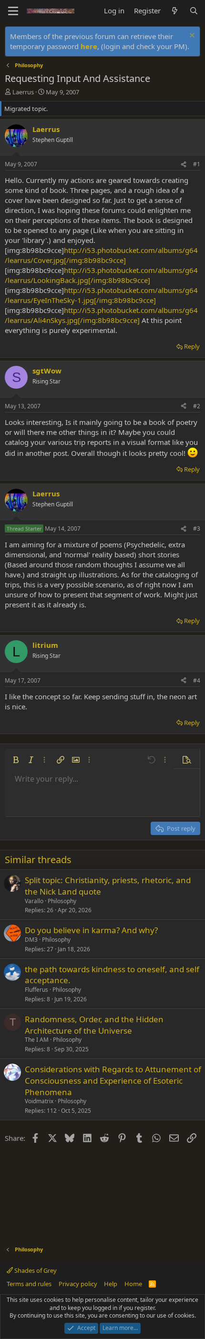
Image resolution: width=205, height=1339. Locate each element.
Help (110, 1283)
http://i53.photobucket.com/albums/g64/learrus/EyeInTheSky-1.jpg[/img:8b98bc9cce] (101, 295)
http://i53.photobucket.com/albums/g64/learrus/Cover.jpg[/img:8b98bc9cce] (101, 255)
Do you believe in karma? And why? (91, 930)
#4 (196, 680)
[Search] (193, 11)
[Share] (183, 164)
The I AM (37, 1040)
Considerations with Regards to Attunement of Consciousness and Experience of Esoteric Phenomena (113, 1080)
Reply (192, 346)
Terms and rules (29, 1283)
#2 (196, 406)
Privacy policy (78, 1283)
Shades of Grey (35, 1270)
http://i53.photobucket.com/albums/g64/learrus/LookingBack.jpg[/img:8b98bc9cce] (101, 275)
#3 (196, 528)
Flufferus (36, 990)
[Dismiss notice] (191, 36)
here (89, 46)
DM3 (31, 940)
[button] (16, 759)
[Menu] (13, 10)
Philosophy (62, 901)
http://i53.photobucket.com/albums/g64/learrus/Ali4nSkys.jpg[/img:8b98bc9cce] (101, 315)
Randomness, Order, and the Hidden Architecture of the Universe (94, 1025)
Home (133, 1283)
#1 (196, 164)
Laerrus (23, 92)
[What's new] (174, 11)
